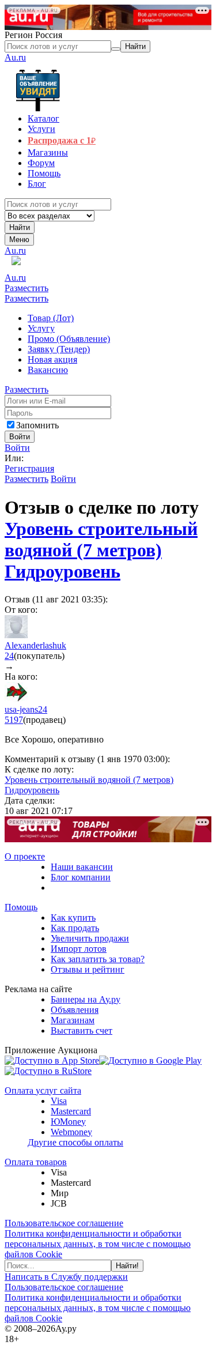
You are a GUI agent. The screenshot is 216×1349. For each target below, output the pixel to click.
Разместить (26, 288)
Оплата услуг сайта (43, 1090)
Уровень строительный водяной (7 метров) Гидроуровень (101, 550)
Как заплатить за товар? (98, 959)
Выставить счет (81, 1030)
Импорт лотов (79, 949)
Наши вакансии (82, 867)
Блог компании (81, 877)
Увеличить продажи (90, 938)
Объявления (74, 1010)
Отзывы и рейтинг (87, 969)
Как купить (73, 917)
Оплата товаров (36, 1162)
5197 (14, 720)
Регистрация (29, 468)
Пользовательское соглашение (64, 1223)
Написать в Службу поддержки (66, 1277)
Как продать (75, 928)
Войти (17, 448)
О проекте (25, 856)
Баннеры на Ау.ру (85, 999)
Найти (19, 227)
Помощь (21, 907)
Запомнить (37, 425)
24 (9, 656)
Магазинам (72, 1020)
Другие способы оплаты (75, 1142)
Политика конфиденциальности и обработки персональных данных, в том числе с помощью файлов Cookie (98, 1244)
